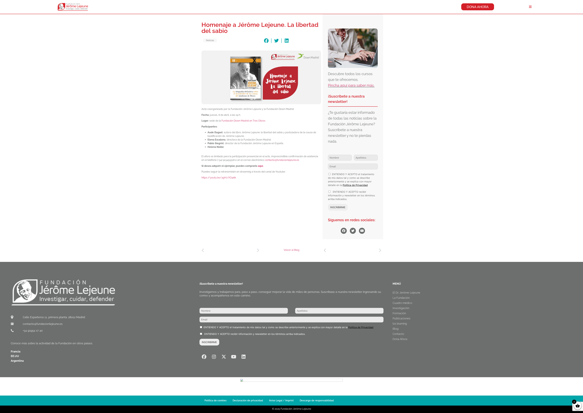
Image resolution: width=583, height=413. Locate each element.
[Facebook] (204, 356)
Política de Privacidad (355, 185)
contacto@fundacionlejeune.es (282, 160)
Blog (396, 328)
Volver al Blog (291, 250)
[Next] (244, 250)
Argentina (17, 360)
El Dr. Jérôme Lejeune (406, 292)
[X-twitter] (223, 356)
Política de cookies (216, 400)
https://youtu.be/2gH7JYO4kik (218, 177)
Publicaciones (401, 318)
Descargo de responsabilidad (317, 400)
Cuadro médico (402, 303)
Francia (15, 351)
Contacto (398, 333)
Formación (399, 313)
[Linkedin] (243, 356)
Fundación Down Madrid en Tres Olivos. (244, 120)
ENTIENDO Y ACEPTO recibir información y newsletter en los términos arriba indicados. (351, 195)
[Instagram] (213, 356)
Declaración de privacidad (248, 400)
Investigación (401, 308)
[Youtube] (233, 356)
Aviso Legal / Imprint (281, 400)
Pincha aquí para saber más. (351, 85)
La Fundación (401, 297)
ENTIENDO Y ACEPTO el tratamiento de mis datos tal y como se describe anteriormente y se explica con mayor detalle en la (288, 327)
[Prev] (215, 250)
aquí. (261, 165)
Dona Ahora (400, 339)
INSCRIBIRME (337, 207)
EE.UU (15, 356)
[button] (266, 40)
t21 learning (400, 323)
